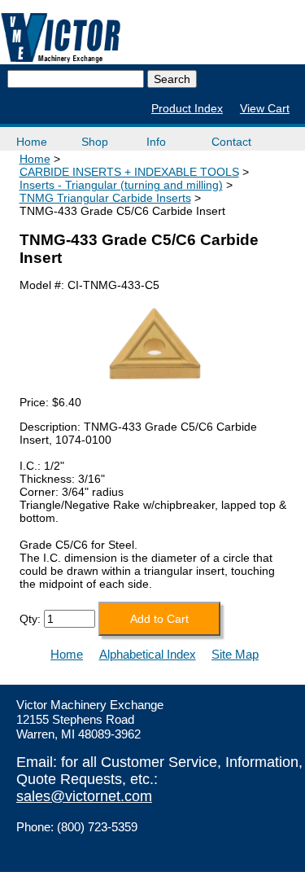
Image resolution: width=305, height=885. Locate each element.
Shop (94, 141)
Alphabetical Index (147, 654)
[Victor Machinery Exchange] (61, 37)
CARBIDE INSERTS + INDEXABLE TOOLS (129, 171)
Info (156, 141)
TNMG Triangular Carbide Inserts (105, 197)
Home (31, 141)
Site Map (235, 654)
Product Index (187, 108)
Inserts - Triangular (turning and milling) (121, 184)
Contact (231, 141)
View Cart (265, 108)
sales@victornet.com (84, 796)
